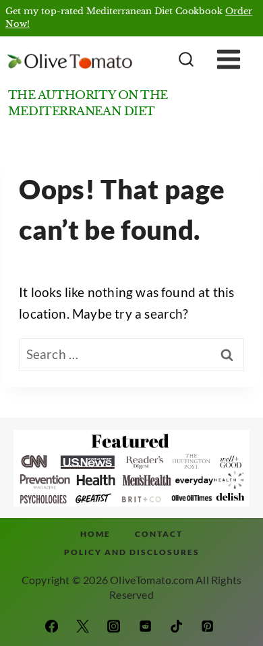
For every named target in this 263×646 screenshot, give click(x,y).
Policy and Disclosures (132, 552)
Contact (159, 534)
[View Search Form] (184, 60)
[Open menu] (238, 60)
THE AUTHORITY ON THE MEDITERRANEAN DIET (88, 103)
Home (95, 534)
